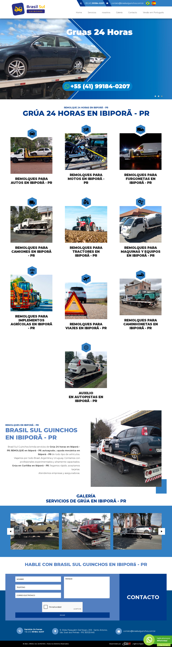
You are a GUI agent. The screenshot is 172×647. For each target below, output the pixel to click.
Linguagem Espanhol (154, 3)
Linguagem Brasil (148, 3)
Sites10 (126, 644)
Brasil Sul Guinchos (28, 9)
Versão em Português (153, 12)
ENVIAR (62, 615)
